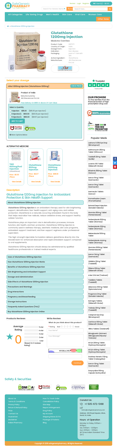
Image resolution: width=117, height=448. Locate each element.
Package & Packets (51, 419)
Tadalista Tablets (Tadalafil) (95, 281)
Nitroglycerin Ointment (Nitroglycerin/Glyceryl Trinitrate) (97, 335)
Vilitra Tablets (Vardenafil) (98, 329)
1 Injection (15, 111)
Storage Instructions (17, 302)
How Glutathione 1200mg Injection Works (26, 262)
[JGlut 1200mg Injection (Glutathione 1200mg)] (14, 97)
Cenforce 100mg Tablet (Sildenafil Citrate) (97, 323)
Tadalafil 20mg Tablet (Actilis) (97, 158)
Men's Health (52, 14)
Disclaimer (12, 419)
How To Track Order (51, 398)
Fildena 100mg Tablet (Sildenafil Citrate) (96, 269)
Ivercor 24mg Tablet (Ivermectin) (96, 255)
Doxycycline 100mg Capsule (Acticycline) (97, 371)
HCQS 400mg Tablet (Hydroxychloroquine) (97, 351)
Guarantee (13, 416)
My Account (48, 413)
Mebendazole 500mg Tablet (96, 234)
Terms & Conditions (16, 401)
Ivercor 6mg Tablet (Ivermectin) (96, 179)
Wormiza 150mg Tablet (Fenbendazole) (97, 213)
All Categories (15, 14)
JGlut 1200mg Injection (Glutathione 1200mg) (28, 86)
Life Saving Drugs (34, 14)
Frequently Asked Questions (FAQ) (24, 307)
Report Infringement (51, 407)
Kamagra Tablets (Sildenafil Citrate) (95, 302)
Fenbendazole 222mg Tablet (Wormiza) (96, 227)
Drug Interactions (16, 292)
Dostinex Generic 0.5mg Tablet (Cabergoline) (97, 358)
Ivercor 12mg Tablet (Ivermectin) (96, 364)
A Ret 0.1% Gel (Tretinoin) (98, 275)
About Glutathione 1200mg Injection (24, 203)
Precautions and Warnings (20, 287)
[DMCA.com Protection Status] (26, 387)
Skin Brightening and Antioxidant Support (27, 272)
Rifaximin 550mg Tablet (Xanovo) (97, 172)
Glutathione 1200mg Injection (22, 26)
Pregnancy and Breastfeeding (21, 297)
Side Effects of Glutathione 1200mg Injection (28, 282)
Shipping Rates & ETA (52, 416)
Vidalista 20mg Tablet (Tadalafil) (97, 262)
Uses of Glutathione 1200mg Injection (25, 257)
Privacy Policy (13, 404)
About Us (12, 398)
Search (73, 9)
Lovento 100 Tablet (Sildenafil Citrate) (95, 165)
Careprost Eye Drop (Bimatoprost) (96, 316)
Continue (77, 363)
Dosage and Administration (20, 277)
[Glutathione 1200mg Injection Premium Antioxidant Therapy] (27, 52)
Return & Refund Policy (17, 407)
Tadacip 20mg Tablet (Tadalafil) (97, 309)
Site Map (46, 404)
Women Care (95, 14)
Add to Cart (17, 121)
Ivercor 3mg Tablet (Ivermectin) (96, 185)
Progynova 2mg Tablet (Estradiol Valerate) (97, 295)
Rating (52, 327)
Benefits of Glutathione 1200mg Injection (26, 267)
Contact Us (13, 413)
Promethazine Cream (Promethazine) (97, 199)
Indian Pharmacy (15, 422)
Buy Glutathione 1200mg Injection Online (26, 312)
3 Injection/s (16, 114)
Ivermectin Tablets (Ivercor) (95, 192)
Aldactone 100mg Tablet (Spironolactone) (98, 288)
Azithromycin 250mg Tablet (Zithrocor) (96, 151)
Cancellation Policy (51, 401)
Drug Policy (47, 410)
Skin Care (67, 14)
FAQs (10, 410)
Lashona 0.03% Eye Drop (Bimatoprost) (97, 144)
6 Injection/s (16, 117)
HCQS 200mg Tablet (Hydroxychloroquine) (97, 344)
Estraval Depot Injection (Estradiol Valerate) (97, 206)
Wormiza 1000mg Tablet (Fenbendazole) (98, 248)
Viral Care (80, 14)
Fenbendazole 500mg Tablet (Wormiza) (97, 220)
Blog (45, 422)
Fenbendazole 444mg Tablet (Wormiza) (97, 241)
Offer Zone (103, 19)
